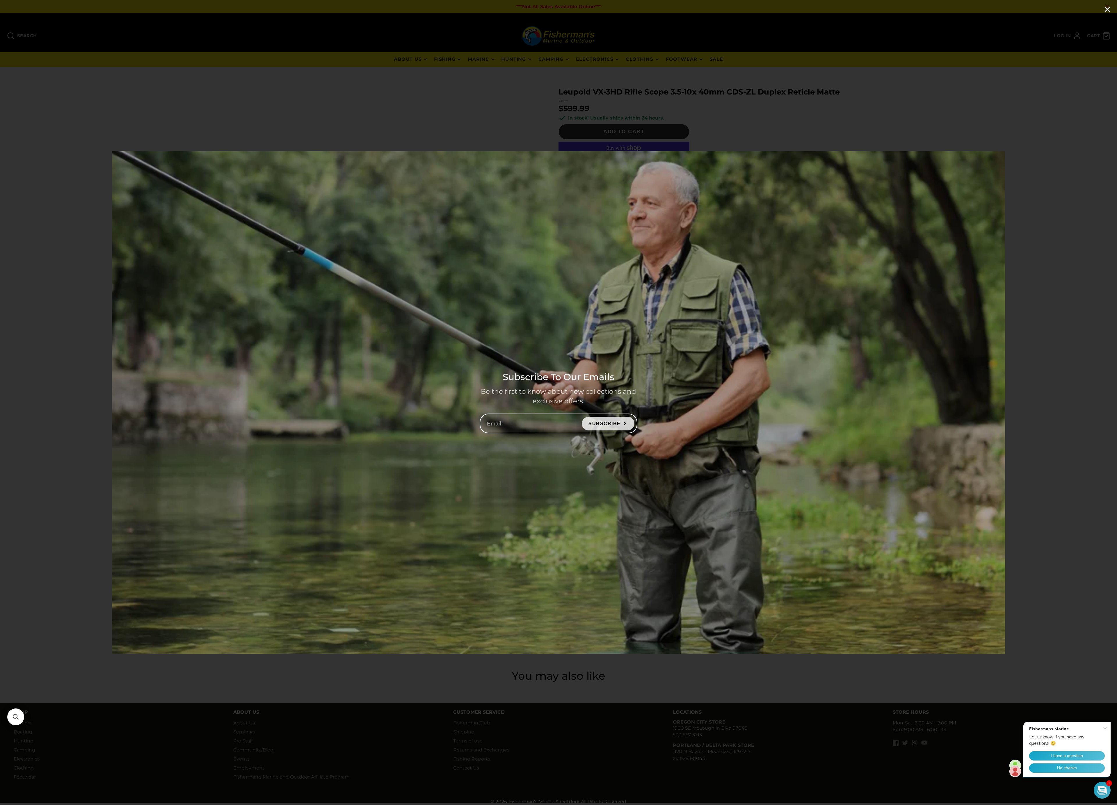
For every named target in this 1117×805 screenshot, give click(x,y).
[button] (15, 716)
